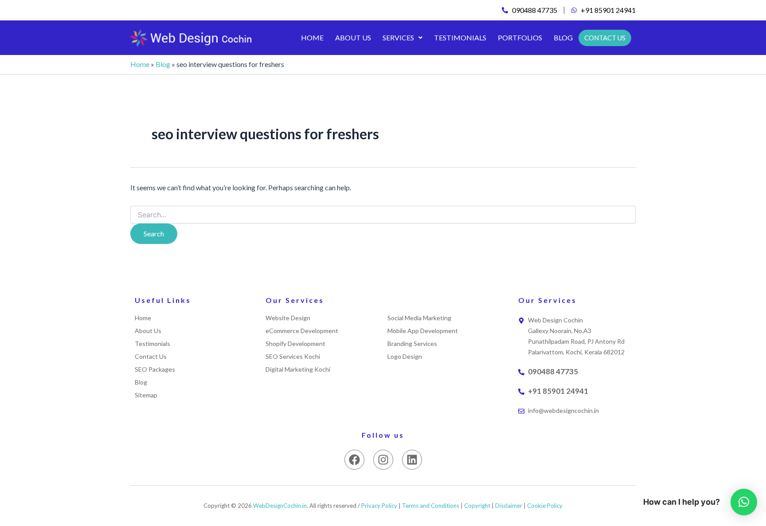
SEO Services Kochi (293, 356)
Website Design (288, 318)
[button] (402, 37)
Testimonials (460, 37)
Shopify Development (295, 344)
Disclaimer (508, 505)
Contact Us (151, 356)
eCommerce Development (302, 331)
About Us (353, 37)
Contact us (604, 38)
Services (398, 37)
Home (312, 37)
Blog (563, 37)
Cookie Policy (545, 505)
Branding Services (412, 344)
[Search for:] (383, 215)
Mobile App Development (422, 331)
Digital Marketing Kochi (298, 369)
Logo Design (404, 356)
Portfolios (520, 37)
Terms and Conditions (430, 505)
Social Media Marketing (419, 318)
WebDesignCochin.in (280, 505)
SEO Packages (155, 369)
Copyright (477, 505)
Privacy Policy (379, 505)
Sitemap (146, 395)
